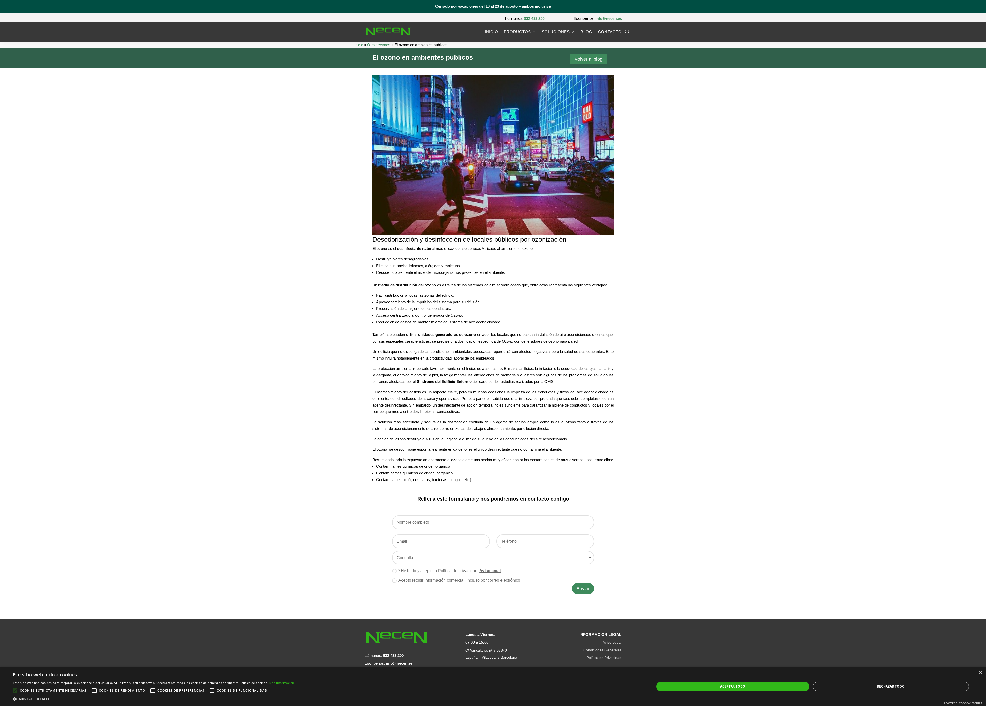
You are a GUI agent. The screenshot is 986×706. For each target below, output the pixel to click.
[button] (153, 699)
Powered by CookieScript (963, 703)
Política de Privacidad (603, 658)
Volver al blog (588, 59)
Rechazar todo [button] (891, 686)
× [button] (980, 672)
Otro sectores (378, 45)
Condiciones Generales (602, 650)
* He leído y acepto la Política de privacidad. (449, 571)
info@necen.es (399, 663)
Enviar (583, 588)
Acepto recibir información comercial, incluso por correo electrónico (459, 580)
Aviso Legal (612, 642)
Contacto (610, 32)
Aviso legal (490, 571)
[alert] (493, 686)
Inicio (491, 32)
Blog (586, 32)
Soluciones (556, 32)
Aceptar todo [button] (732, 686)
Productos (517, 32)
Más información (281, 683)
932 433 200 (393, 655)
